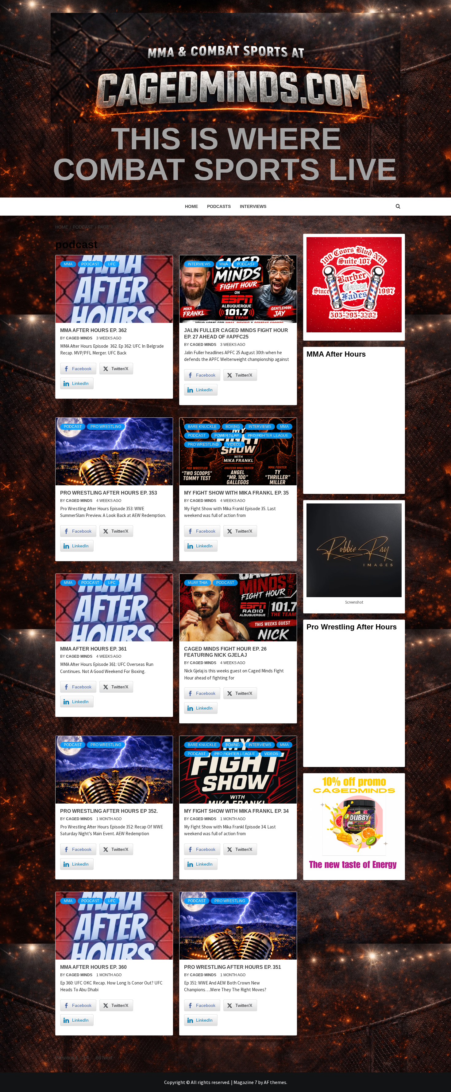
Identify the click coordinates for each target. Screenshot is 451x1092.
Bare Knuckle (202, 427)
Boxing (233, 427)
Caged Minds (79, 338)
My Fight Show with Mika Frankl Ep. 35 (236, 492)
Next (107, 1057)
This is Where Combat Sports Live (225, 153)
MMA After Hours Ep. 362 (93, 330)
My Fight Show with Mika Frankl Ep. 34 (236, 811)
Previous (65, 1057)
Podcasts (219, 206)
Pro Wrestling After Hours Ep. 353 (108, 492)
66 (98, 1057)
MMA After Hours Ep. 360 (93, 967)
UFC (112, 264)
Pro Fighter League (268, 435)
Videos (234, 444)
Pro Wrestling (106, 427)
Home (191, 206)
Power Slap (226, 435)
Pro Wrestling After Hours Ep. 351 (232, 967)
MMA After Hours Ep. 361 (93, 649)
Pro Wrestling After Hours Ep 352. (109, 811)
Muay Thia (197, 583)
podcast (90, 264)
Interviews (253, 206)
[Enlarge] (394, 245)
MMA (68, 264)
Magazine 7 (245, 1082)
